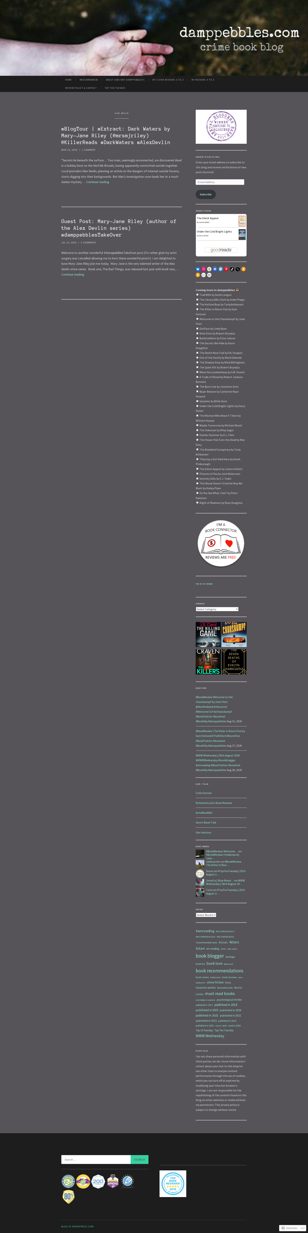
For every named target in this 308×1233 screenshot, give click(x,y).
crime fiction (215, 982)
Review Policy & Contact (81, 87)
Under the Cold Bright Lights (214, 231)
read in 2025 (234, 1025)
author (223, 949)
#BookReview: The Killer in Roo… (224, 863)
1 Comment (89, 149)
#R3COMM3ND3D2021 (225, 937)
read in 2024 (221, 1025)
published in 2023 (206, 1020)
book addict (232, 949)
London (200, 994)
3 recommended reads (206, 942)
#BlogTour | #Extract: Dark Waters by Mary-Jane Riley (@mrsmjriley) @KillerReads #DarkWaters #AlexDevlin (115, 135)
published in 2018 (225, 1005)
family (228, 982)
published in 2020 (230, 1010)
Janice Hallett (204, 222)
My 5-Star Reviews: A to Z (168, 79)
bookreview (215, 977)
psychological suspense (205, 1000)
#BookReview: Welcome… (222, 851)
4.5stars (223, 942)
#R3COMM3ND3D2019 (205, 937)
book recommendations (219, 971)
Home (68, 79)
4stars (234, 942)
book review (202, 977)
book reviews (229, 977)
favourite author (206, 987)
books (240, 977)
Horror (238, 987)
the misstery (203, 832)
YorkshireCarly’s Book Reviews (214, 803)
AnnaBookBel (204, 812)
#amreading (205, 931)
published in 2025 (205, 1025)
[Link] (203, 275)
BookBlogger (230, 957)
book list (200, 963)
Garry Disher (204, 235)
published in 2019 (207, 1010)
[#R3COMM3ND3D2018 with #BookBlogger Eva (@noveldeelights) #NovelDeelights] (234, 662)
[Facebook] (215, 269)
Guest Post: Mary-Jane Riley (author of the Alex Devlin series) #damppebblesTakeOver (118, 228)
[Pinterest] (226, 269)
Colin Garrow (204, 793)
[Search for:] (104, 1159)
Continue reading (97, 182)
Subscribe (206, 194)
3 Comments (88, 242)
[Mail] (209, 275)
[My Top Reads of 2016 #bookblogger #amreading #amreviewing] (208, 635)
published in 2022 (230, 1015)
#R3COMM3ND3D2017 (225, 931)
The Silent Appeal (208, 218)
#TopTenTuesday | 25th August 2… (226, 872)
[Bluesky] (198, 269)
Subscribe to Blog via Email (208, 157)
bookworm (200, 982)
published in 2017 (204, 1005)
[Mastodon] (221, 269)
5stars (200, 948)
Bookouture (228, 964)
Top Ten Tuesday (115, 87)
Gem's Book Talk (206, 822)
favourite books (225, 987)
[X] (238, 269)
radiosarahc (213, 861)
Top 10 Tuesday (204, 1030)
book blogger (210, 955)
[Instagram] (203, 269)
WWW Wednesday (210, 1035)
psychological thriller (229, 999)
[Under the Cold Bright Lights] (242, 239)
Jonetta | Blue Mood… (220, 880)
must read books (220, 993)
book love (214, 963)
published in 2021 (207, 1015)
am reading (212, 948)
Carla (209, 890)
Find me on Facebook (204, 584)
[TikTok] (232, 269)
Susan (209, 871)
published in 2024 (227, 1020)
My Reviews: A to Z (203, 79)
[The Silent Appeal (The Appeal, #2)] (242, 225)
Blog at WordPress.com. (77, 1226)
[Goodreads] (209, 269)
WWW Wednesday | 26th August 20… (225, 882)
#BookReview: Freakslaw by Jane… (222, 856)
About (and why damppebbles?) (125, 79)
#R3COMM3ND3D (89, 79)
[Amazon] (243, 269)
